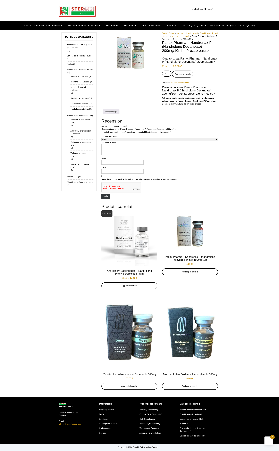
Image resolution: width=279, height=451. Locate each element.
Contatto (102, 433)
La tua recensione (109, 142)
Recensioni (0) (111, 112)
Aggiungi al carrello (183, 74)
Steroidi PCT (113, 25)
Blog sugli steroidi (106, 410)
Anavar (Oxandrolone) (149, 410)
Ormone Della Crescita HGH (151, 414)
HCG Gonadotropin (147, 419)
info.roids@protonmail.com (70, 424)
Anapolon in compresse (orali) (80, 121)
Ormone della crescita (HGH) (181, 25)
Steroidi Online (168, 33)
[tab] (111, 111)
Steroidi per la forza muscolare (142, 25)
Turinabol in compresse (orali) (80, 154)
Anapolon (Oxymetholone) (150, 433)
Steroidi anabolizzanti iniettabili (43, 25)
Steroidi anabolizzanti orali (84, 25)
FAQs (101, 414)
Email (104, 167)
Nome (104, 158)
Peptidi (70, 64)
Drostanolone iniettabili (80, 82)
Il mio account (105, 428)
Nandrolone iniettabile (181, 36)
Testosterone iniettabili (79, 104)
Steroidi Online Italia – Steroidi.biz (147, 447)
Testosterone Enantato (149, 428)
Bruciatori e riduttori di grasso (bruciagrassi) (228, 25)
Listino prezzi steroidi (108, 424)
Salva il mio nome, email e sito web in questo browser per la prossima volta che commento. (140, 179)
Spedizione (103, 419)
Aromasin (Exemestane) (150, 424)
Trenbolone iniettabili (79, 109)
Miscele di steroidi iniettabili (78, 88)
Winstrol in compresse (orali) (79, 165)
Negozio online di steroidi (187, 33)
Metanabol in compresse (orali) (80, 143)
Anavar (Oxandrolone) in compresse (80, 132)
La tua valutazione (109, 136)
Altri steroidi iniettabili (79, 76)
